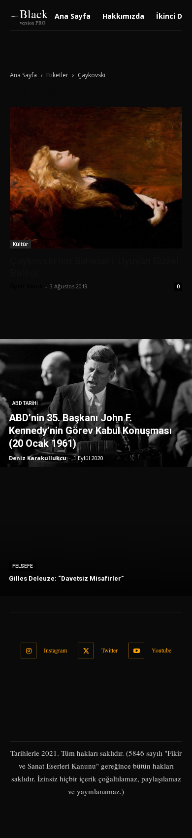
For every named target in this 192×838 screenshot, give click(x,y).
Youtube (161, 650)
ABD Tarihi (25, 403)
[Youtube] (136, 651)
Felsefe (22, 566)
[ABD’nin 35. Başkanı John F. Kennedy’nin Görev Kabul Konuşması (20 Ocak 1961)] (96, 403)
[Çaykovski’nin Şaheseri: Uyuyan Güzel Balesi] (96, 177)
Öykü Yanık (26, 286)
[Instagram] (29, 651)
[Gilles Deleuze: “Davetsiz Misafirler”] (96, 532)
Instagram (55, 650)
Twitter (109, 650)
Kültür (20, 244)
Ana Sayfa (23, 75)
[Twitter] (86, 651)
